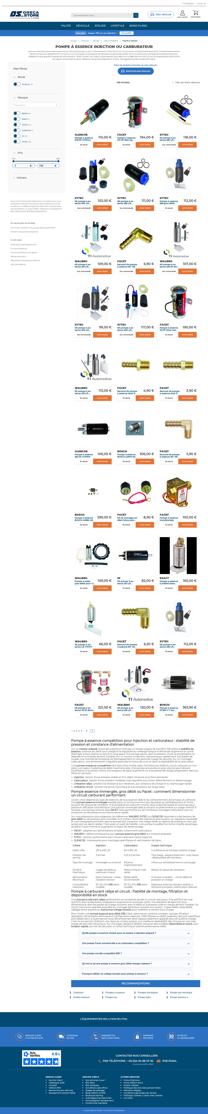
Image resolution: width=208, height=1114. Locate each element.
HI (27, 136)
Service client (56, 1080)
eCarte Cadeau (131, 1085)
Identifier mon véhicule (138, 71)
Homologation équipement (99, 1100)
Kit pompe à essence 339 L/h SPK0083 (168, 646)
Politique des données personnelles (142, 1088)
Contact (53, 1085)
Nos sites (90, 1082)
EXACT (28, 119)
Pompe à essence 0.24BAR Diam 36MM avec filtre (169, 583)
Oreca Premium (132, 1080)
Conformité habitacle (96, 1103)
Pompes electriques (148, 992)
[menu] (104, 26)
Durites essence (81, 997)
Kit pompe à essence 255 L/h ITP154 (83, 393)
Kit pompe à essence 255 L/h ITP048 (125, 710)
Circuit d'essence (111, 41)
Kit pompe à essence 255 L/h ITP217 (83, 266)
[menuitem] (66, 26)
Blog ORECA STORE (95, 1093)
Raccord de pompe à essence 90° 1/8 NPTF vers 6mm (127, 266)
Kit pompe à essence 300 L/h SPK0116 (83, 330)
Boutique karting (94, 1095)
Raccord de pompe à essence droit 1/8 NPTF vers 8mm (170, 393)
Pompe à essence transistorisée (169, 519)
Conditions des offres (96, 1088)
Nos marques (92, 1085)
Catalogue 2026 (57, 1082)
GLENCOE (30, 130)
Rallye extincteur (18, 256)
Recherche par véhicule (61, 1090)
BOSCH (29, 113)
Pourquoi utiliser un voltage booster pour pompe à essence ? (115, 974)
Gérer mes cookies (152, 1095)
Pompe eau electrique (181, 992)
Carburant (78, 992)
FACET (29, 124)
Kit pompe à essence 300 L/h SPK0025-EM (125, 330)
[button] (201, 3)
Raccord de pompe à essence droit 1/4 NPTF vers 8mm (127, 393)
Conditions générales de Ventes (140, 1093)
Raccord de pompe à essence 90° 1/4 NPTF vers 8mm (127, 646)
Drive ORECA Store (133, 1082)
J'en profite (127, 33)
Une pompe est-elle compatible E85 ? (102, 953)
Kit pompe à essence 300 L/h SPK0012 (83, 203)
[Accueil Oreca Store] (30, 15)
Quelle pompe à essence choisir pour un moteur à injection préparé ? (119, 933)
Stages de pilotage (95, 1090)
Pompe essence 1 (179, 997)
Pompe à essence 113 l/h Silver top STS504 (169, 330)
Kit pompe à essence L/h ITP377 (83, 645)
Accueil (74, 41)
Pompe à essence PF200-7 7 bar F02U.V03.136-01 (169, 710)
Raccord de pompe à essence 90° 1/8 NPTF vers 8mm (170, 456)
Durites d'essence (19, 248)
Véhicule (85, 41)
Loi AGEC (128, 1098)
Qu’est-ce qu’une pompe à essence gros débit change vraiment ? (117, 963)
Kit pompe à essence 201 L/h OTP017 (125, 583)
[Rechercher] (135, 15)
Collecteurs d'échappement (23, 244)
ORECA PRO (55, 1088)
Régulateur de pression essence (25, 260)
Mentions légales (132, 1090)
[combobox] (104, 15)
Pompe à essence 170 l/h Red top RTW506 (126, 140)
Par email (169, 1061)
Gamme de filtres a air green (24, 252)
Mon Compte (182, 17)
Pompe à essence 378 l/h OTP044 (84, 139)
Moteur (96, 41)
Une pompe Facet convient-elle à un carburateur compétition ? (115, 943)
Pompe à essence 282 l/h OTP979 (84, 455)
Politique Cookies (132, 1095)
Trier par (179, 82)
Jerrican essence (18, 264)
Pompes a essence (115, 992)
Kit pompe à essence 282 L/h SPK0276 (125, 203)
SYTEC (29, 141)
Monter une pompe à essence (24, 232)
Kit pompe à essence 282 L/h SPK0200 (168, 140)
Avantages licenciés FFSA (98, 1098)
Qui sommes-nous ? (95, 1080)
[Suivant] (92, 730)
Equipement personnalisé (62, 1093)
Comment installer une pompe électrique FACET (33, 228)
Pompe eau (111, 997)
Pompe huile (144, 997)
